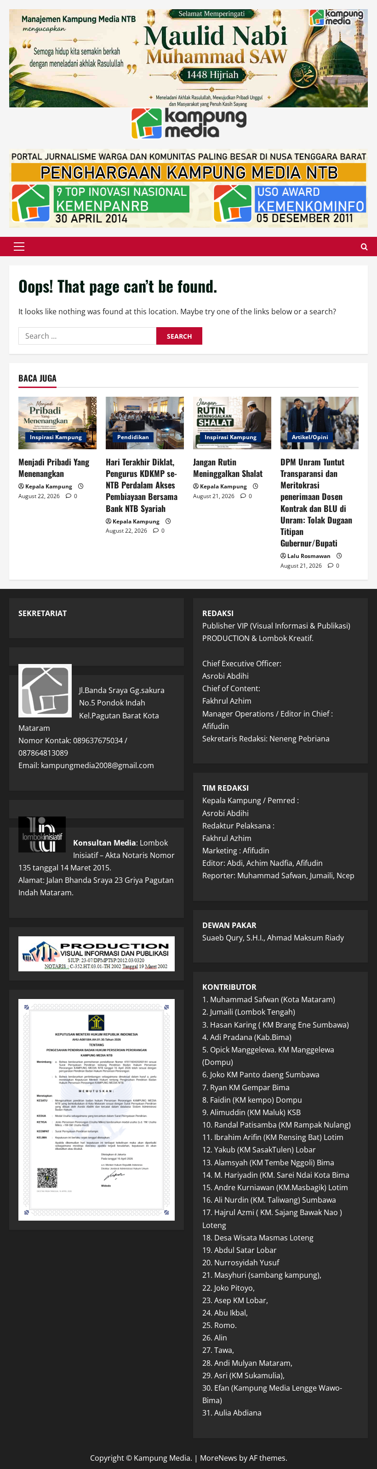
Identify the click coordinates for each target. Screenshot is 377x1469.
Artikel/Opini (310, 437)
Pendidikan (133, 437)
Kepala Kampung (48, 486)
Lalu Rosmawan (309, 556)
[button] (19, 246)
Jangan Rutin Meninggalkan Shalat (228, 467)
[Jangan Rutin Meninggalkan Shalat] (232, 423)
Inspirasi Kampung (56, 437)
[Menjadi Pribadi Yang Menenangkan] (57, 423)
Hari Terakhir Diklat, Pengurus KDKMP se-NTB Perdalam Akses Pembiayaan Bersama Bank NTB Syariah (141, 485)
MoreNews (218, 1458)
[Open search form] (364, 246)
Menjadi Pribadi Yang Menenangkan (53, 467)
